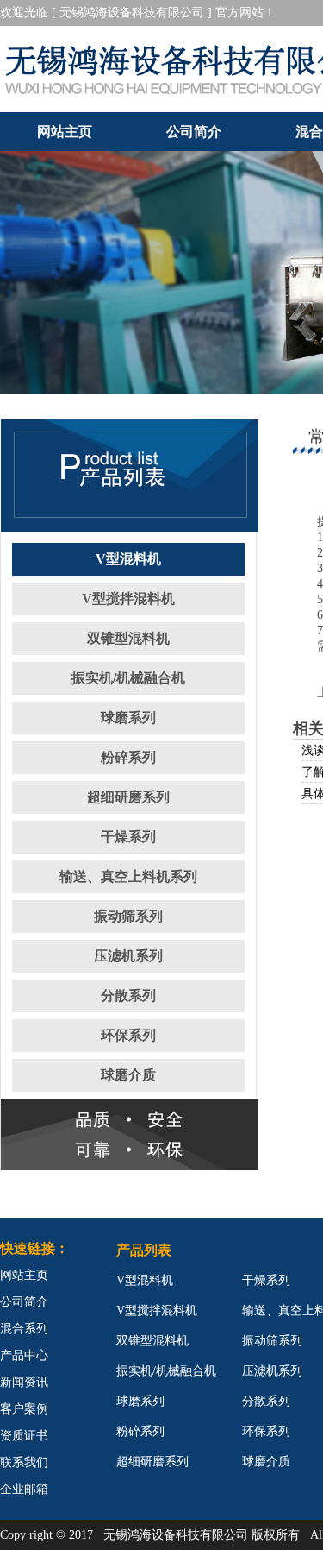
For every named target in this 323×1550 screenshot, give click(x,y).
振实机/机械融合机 (128, 678)
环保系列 (128, 1035)
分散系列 (128, 995)
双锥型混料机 (128, 638)
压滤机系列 (128, 955)
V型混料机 (128, 558)
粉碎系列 (128, 757)
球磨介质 (128, 1075)
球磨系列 (128, 717)
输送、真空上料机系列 (128, 876)
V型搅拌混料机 (128, 598)
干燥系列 (128, 836)
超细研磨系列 (128, 797)
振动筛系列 (128, 916)
